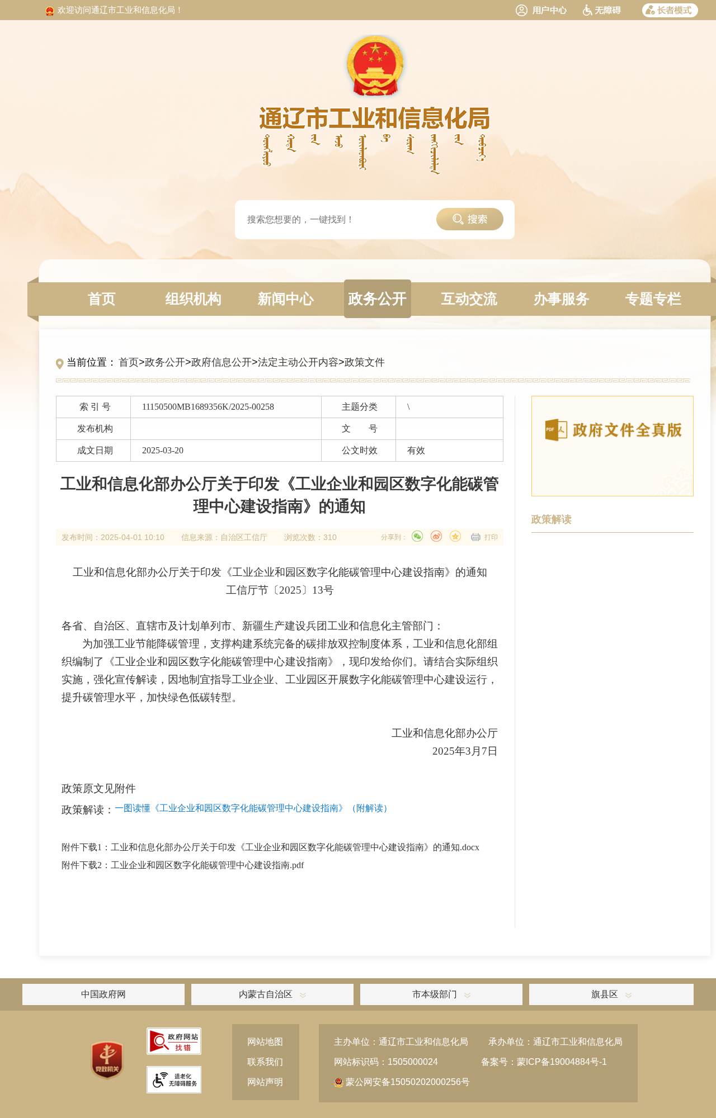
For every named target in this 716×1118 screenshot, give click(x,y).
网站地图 (265, 1041)
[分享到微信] (417, 536)
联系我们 (265, 1062)
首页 (129, 362)
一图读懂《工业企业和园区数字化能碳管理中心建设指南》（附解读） (253, 808)
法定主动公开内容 (298, 362)
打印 (491, 537)
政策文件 (365, 362)
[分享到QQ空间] (455, 536)
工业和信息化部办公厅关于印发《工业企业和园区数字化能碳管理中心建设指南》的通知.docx (295, 847)
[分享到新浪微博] (436, 536)
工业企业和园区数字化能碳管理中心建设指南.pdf (207, 865)
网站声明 (265, 1082)
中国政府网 (103, 994)
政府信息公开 (221, 362)
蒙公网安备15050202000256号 (406, 1082)
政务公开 (165, 362)
